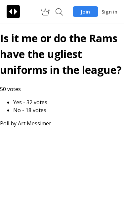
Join (85, 11)
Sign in (109, 11)
